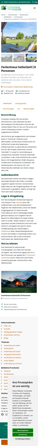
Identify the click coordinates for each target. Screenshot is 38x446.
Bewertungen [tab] (29, 109)
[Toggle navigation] (34, 8)
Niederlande (24, 15)
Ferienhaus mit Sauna (12, 357)
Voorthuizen (18, 17)
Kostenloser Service (12, 335)
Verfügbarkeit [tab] (20, 103)
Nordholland (9, 374)
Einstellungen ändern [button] (22, 439)
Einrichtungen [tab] (8, 109)
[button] (35, 37)
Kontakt (7, 329)
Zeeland (7, 371)
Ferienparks (8, 348)
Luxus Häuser (9, 360)
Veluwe (19, 202)
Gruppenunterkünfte (12, 354)
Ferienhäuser (12, 15)
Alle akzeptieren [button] (22, 430)
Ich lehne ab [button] (23, 434)
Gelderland (8, 17)
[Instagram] (6, 414)
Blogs (6, 338)
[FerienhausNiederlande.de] (11, 8)
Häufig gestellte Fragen (13, 332)
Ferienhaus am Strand (12, 363)
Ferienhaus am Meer (12, 345)
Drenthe (7, 380)
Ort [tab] (18, 109)
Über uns (7, 326)
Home (3, 15)
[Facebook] (2, 414)
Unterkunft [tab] (7, 103)
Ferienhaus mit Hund (12, 351)
